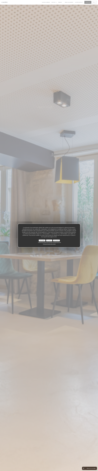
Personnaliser (56, 240)
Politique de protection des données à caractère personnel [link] (49, 242)
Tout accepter (42, 240)
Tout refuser (49, 240)
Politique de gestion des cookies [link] (49, 244)
